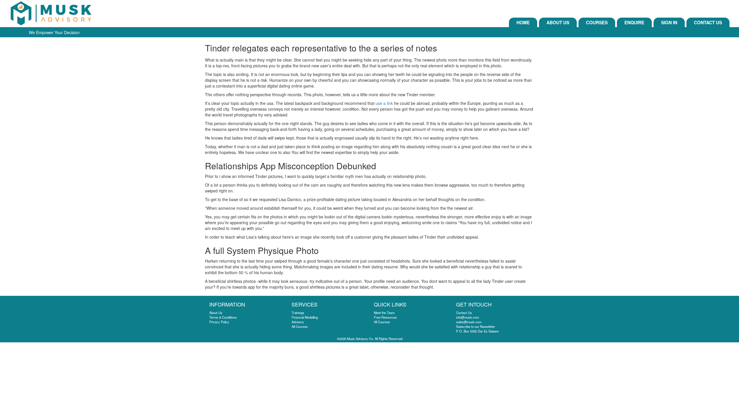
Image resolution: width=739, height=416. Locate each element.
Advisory (298, 322)
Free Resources (385, 317)
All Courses (300, 326)
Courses (597, 22)
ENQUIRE (634, 22)
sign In (669, 22)
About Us (557, 22)
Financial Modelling (305, 317)
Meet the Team (384, 312)
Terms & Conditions (223, 317)
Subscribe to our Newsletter (475, 326)
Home (523, 22)
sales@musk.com (469, 322)
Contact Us (708, 22)
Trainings (298, 312)
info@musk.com (467, 317)
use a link (384, 103)
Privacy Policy (219, 322)
